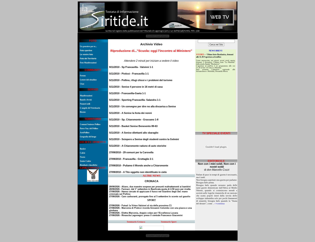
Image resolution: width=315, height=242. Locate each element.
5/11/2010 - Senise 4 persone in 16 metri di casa (136, 86)
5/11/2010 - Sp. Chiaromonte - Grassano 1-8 (133, 119)
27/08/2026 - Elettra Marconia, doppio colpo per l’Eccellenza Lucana (143, 213)
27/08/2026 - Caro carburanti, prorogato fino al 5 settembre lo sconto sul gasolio (149, 196)
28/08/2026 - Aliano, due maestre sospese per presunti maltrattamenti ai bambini (150, 186)
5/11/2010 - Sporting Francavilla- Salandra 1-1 (134, 100)
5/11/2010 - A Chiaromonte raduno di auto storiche (137, 146)
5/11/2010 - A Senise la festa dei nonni (130, 113)
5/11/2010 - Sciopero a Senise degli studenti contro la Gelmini (144, 139)
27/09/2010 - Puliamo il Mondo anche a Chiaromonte (138, 165)
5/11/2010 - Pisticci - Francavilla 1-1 (129, 73)
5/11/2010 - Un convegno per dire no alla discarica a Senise (142, 106)
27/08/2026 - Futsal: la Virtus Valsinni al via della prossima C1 (140, 205)
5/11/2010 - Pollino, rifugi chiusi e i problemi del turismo (140, 80)
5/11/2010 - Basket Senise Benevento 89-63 (133, 126)
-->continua (219, 203)
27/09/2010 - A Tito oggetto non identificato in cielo (138, 172)
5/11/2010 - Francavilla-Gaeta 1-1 (127, 93)
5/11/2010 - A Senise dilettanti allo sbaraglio (133, 132)
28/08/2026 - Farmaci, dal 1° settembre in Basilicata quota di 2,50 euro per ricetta (149, 189)
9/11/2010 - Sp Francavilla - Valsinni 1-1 (131, 67)
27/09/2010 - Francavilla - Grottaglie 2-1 (131, 159)
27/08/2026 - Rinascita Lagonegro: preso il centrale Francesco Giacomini (146, 215)
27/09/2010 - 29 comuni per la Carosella (131, 152)
